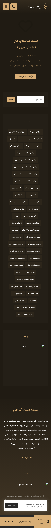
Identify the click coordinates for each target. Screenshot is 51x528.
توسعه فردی (33, 209)
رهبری (16, 216)
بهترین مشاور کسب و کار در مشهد (25, 174)
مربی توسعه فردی (16, 251)
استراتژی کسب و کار (33, 145)
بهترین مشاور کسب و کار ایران (25, 159)
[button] (6, 6)
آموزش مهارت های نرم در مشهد (30, 138)
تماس (31, 448)
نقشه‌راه (13, 425)
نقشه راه (33, 300)
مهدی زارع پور (18, 293)
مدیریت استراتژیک (33, 237)
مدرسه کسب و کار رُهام (30, 230)
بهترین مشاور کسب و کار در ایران (25, 167)
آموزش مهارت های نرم (17, 131)
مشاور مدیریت (35, 258)
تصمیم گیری (16, 188)
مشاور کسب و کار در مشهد (25, 272)
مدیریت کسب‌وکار (33, 251)
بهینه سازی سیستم (31, 188)
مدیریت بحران (16, 237)
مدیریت (15, 230)
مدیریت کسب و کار (16, 244)
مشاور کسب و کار (16, 265)
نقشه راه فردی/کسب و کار (25, 307)
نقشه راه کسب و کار (25, 314)
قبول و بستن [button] (12, 505)
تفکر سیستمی (35, 202)
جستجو (11, 99)
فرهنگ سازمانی (16, 223)
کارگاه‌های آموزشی (41, 439)
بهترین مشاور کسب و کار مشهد (25, 181)
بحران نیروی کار (15, 145)
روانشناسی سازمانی (33, 223)
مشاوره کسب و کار (33, 265)
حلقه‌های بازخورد (19, 209)
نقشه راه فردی (20, 300)
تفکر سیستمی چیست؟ (18, 202)
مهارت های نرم (16, 286)
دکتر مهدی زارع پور (29, 216)
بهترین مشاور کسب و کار (25, 152)
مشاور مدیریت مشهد (17, 258)
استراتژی (12, 138)
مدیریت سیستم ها (34, 244)
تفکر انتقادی (19, 195)
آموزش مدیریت (35, 131)
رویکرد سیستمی (15, 421)
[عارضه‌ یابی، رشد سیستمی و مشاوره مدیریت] (37, 7)
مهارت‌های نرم (33, 293)
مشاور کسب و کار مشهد (25, 279)
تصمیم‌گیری (32, 195)
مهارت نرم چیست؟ (32, 286)
